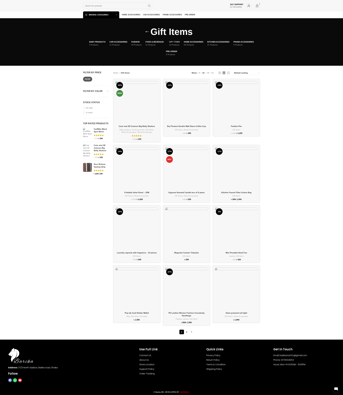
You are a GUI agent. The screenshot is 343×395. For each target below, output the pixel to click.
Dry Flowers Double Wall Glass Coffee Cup (186, 126)
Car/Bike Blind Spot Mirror (100, 130)
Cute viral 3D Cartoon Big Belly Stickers (100, 148)
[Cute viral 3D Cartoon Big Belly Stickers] (87, 151)
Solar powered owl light (236, 313)
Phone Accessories (144, 132)
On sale (89, 108)
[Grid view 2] (220, 73)
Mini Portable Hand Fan (236, 253)
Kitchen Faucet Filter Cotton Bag (236, 192)
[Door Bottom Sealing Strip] (87, 169)
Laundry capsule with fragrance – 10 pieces (137, 253)
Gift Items (149, 130)
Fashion (179, 319)
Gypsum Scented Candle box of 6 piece (186, 192)
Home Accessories (128, 132)
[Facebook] (10, 380)
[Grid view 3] (224, 73)
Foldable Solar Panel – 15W (136, 192)
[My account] (249, 5)
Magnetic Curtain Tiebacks (186, 253)
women (232, 256)
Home (116, 73)
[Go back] (147, 31)
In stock (89, 112)
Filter (87, 79)
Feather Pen (236, 126)
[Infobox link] (236, 6)
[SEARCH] (149, 6)
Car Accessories (138, 130)
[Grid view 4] (228, 73)
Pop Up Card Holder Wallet (137, 313)
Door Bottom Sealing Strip (99, 165)
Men (128, 316)
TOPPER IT (185, 392)
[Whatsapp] (15, 380)
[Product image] (136, 102)
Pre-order (143, 316)
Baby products (125, 130)
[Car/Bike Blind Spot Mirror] (87, 134)
